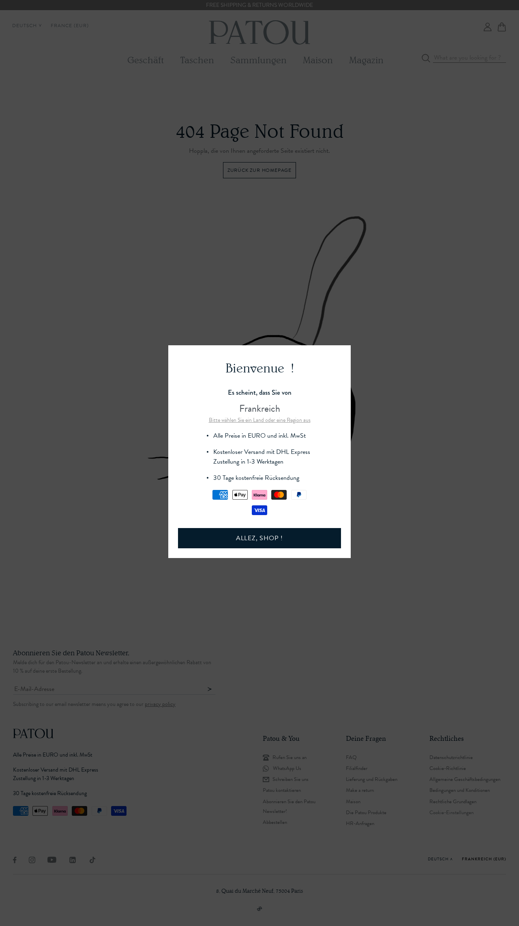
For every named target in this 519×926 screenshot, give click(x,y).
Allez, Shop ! (259, 538)
